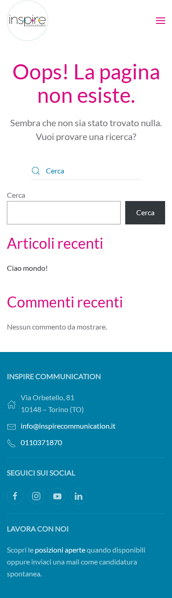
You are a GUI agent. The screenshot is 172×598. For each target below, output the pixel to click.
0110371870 (41, 442)
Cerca (16, 194)
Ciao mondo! (27, 267)
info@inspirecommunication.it (68, 425)
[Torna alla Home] (27, 20)
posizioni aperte (60, 549)
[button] (160, 20)
